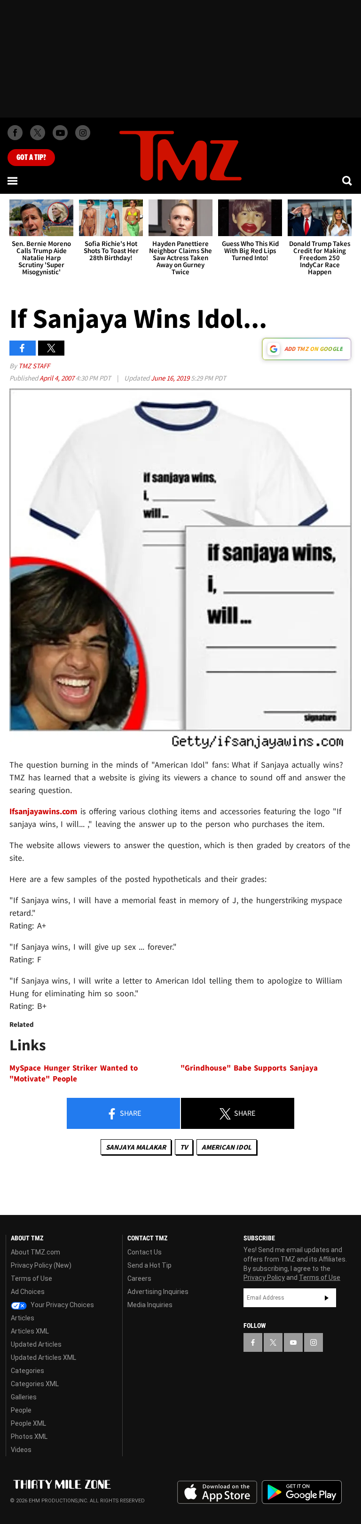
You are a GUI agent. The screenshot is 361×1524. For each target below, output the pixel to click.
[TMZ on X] (37, 132)
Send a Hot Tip (149, 1265)
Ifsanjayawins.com (44, 811)
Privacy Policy (264, 1277)
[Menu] (13, 180)
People (21, 1410)
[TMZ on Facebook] (15, 132)
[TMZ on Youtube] (60, 132)
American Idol (226, 1147)
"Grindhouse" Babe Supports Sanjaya (249, 1068)
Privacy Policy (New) (41, 1265)
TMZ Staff (34, 365)
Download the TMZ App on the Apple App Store (217, 1492)
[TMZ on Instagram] (82, 132)
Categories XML (35, 1384)
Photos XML (29, 1436)
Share (129, 1113)
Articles (22, 1318)
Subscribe (326, 1297)
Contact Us (144, 1252)
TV (184, 1147)
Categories (27, 1370)
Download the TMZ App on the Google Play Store (302, 1492)
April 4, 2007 (57, 377)
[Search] (348, 180)
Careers (139, 1278)
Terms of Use (31, 1278)
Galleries (24, 1397)
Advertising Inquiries (157, 1291)
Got (31, 157)
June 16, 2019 (171, 377)
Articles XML (30, 1331)
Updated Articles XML (43, 1357)
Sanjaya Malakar (136, 1147)
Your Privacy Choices (61, 1305)
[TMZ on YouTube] (293, 1342)
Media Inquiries (150, 1305)
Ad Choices (28, 1291)
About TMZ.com (35, 1252)
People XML (28, 1423)
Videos (21, 1449)
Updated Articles (36, 1344)
